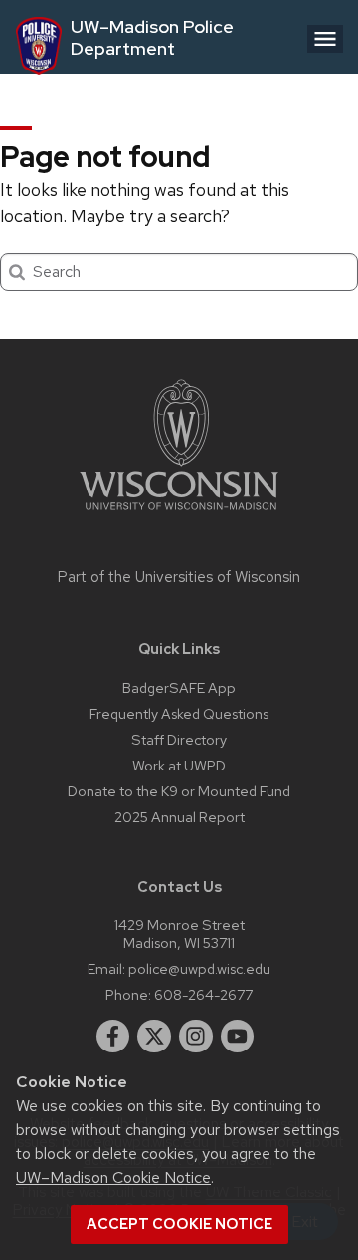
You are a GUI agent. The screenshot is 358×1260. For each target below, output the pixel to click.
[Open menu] (325, 39)
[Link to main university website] (179, 513)
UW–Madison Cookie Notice (113, 1177)
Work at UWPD (179, 765)
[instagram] (196, 1036)
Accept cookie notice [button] (179, 1224)
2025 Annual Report (179, 816)
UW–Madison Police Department (152, 37)
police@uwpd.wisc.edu (199, 968)
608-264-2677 (203, 994)
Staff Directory (179, 739)
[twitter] (154, 1036)
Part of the (179, 577)
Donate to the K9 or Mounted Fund (179, 790)
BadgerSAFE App (179, 687)
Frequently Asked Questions (179, 713)
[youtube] (238, 1036)
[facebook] (113, 1036)
